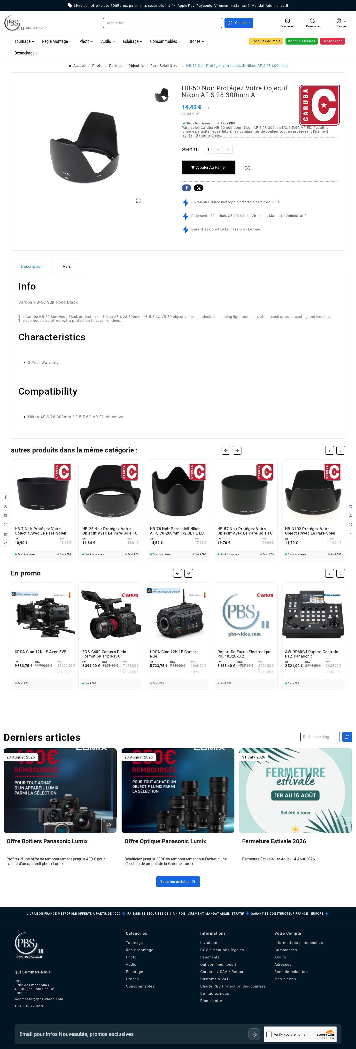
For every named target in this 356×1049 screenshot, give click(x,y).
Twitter (198, 187)
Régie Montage (139, 950)
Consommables (140, 986)
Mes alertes (285, 979)
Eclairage (134, 972)
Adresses (283, 964)
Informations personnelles (298, 943)
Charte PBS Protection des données (233, 986)
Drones (132, 979)
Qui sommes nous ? (218, 964)
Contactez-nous (214, 993)
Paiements (210, 957)
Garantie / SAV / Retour (222, 972)
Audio (131, 964)
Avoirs (280, 957)
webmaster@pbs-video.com (39, 999)
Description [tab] (32, 266)
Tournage (134, 943)
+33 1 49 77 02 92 (30, 1006)
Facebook (186, 187)
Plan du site (211, 1001)
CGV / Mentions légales (222, 950)
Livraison (208, 943)
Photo (131, 957)
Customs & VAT (214, 979)
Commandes (285, 950)
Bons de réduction (291, 972)
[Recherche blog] (347, 737)
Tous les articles (175, 882)
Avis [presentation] (67, 266)
